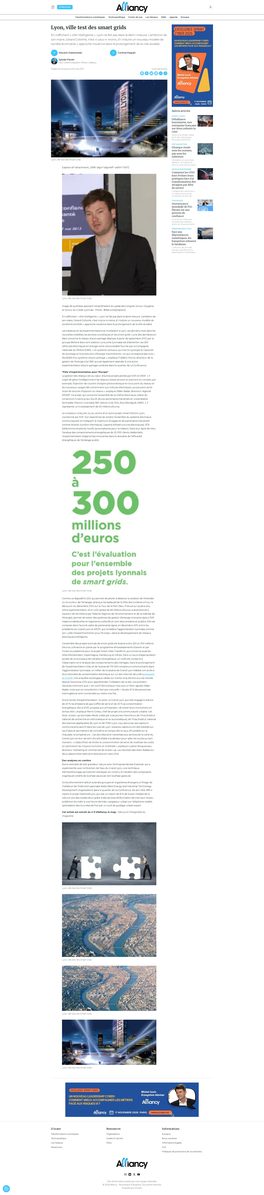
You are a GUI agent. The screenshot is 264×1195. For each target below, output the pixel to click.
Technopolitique (116, 17)
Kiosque (185, 17)
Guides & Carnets (114, 1138)
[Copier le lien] (161, 73)
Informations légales (172, 1143)
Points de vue (135, 17)
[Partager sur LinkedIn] (156, 73)
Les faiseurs (152, 17)
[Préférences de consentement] (6, 1188)
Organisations (113, 1134)
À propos (166, 1134)
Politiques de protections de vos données (182, 1151)
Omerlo (138, 1188)
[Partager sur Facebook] (142, 73)
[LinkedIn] (129, 1174)
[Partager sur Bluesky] (151, 73)
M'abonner (64, 7)
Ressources (56, 1147)
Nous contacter (169, 1138)
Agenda (174, 17)
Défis (163, 17)
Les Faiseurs (57, 1143)
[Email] (125, 1174)
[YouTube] (138, 1174)
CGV (164, 1147)
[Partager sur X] (147, 73)
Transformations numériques (90, 17)
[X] (134, 1174)
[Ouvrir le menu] (53, 7)
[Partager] (165, 73)
